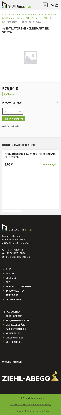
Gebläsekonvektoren (32, 14)
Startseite (7, 14)
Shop (17, 14)
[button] (45, 5)
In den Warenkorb (14, 118)
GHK (28, 18)
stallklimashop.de (34, 397)
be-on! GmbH (43, 411)
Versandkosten (13, 126)
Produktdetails (12, 102)
